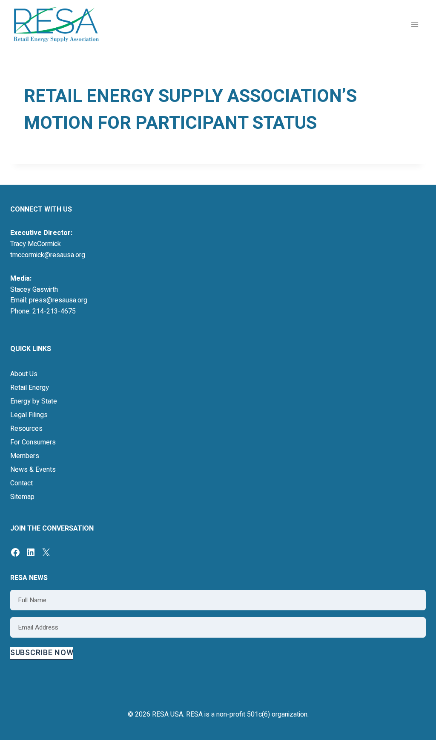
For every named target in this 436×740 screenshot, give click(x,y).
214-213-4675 (54, 311)
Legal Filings (29, 415)
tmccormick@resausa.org (47, 255)
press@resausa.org (58, 300)
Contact (21, 483)
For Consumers (33, 442)
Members (24, 456)
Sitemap (22, 497)
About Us (23, 374)
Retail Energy (29, 388)
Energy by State (33, 401)
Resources (26, 429)
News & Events (33, 469)
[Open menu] (414, 24)
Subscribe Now (41, 653)
